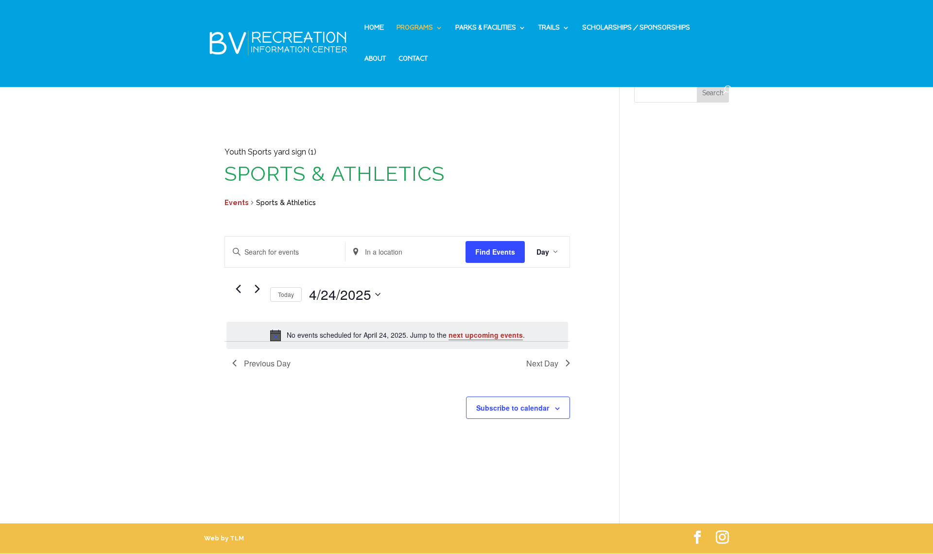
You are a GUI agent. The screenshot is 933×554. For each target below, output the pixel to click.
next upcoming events (486, 335)
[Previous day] (238, 289)
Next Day (542, 363)
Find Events (495, 252)
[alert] (397, 335)
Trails (549, 28)
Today (286, 294)
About (375, 59)
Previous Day (267, 363)
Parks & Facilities (485, 28)
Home (374, 28)
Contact (413, 59)
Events (236, 203)
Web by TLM (224, 538)
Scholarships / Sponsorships (636, 28)
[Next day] (257, 289)
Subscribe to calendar (512, 408)
